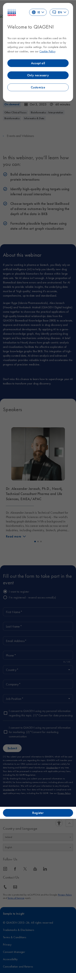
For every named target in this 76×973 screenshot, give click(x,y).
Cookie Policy (47, 51)
